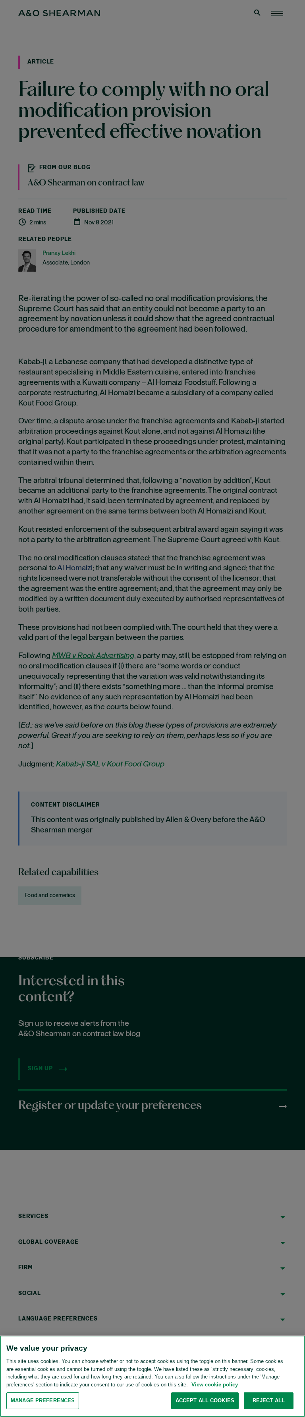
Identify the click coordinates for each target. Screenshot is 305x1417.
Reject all (269, 1400)
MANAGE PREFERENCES (43, 1400)
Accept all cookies (205, 1400)
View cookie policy (214, 1385)
